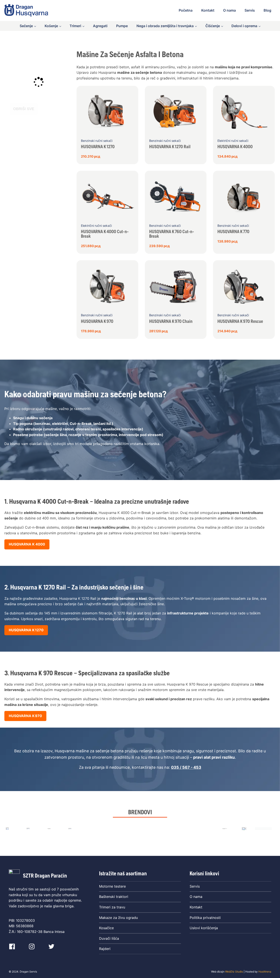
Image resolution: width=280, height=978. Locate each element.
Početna (185, 10)
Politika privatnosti (205, 917)
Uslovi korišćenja (204, 928)
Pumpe (122, 26)
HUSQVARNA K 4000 (27, 544)
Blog (267, 10)
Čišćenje (212, 26)
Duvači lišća (109, 938)
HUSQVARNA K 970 (25, 716)
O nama (229, 10)
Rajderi (104, 948)
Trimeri (75, 26)
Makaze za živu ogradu (118, 917)
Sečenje (26, 26)
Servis (250, 10)
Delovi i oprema (244, 26)
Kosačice (106, 928)
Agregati (100, 26)
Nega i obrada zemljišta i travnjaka (165, 26)
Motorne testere (112, 886)
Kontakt (207, 10)
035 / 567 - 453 (186, 767)
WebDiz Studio (234, 971)
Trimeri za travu (112, 907)
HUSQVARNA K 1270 (26, 630)
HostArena (264, 971)
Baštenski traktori (113, 896)
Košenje (51, 26)
